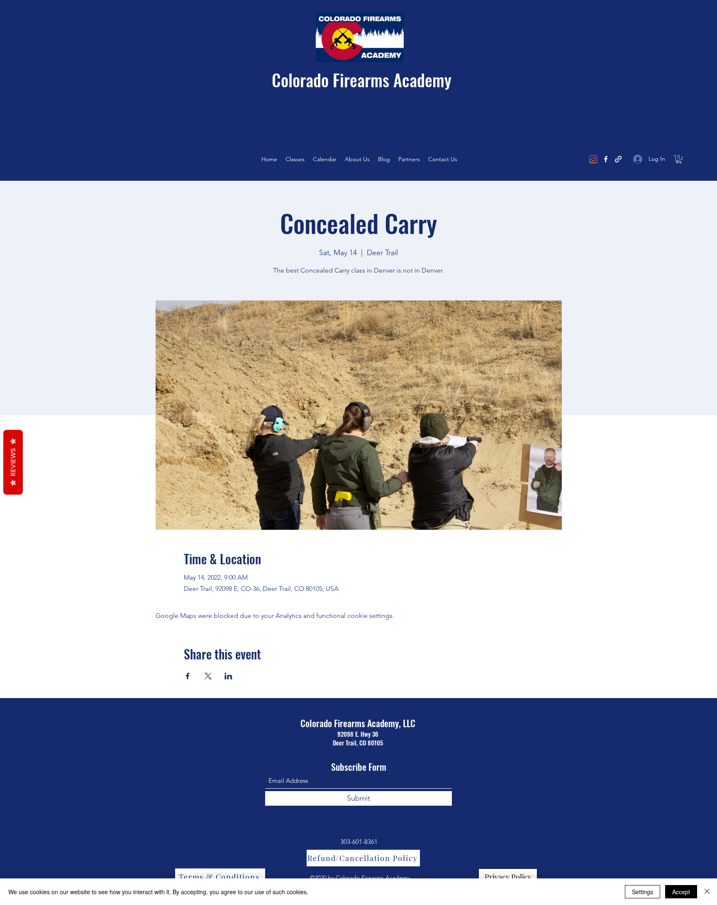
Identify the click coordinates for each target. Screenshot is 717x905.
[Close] (707, 891)
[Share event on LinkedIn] (228, 676)
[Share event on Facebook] (188, 676)
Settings (642, 892)
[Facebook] (606, 159)
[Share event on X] (208, 676)
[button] (679, 159)
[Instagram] (593, 159)
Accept (681, 892)
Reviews (13, 462)
